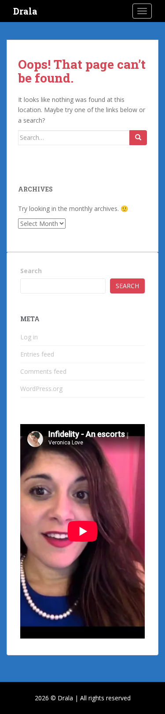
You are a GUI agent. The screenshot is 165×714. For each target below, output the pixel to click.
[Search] (138, 137)
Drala (25, 11)
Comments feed (43, 371)
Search (31, 271)
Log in (29, 337)
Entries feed (37, 354)
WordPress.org (41, 388)
